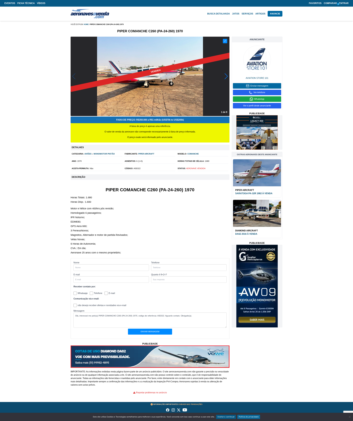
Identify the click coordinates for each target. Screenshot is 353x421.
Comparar (330, 3)
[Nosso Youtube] (185, 410)
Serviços (247, 14)
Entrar (344, 3)
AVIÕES (87, 154)
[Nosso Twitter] (178, 410)
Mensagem (78, 311)
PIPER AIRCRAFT (146, 154)
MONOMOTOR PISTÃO (104, 154)
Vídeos (41, 3)
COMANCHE (193, 154)
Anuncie (275, 14)
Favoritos (315, 3)
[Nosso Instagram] (173, 410)
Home (86, 24)
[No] (349, 416)
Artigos (260, 14)
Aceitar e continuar (226, 417)
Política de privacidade (249, 417)
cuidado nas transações (177, 404)
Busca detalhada (218, 14)
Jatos (235, 14)
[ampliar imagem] (225, 41)
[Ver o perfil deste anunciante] (257, 59)
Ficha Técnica (26, 3)
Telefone (155, 262)
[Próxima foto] (226, 76)
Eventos (9, 3)
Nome (76, 262)
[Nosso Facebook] (167, 410)
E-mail (76, 274)
